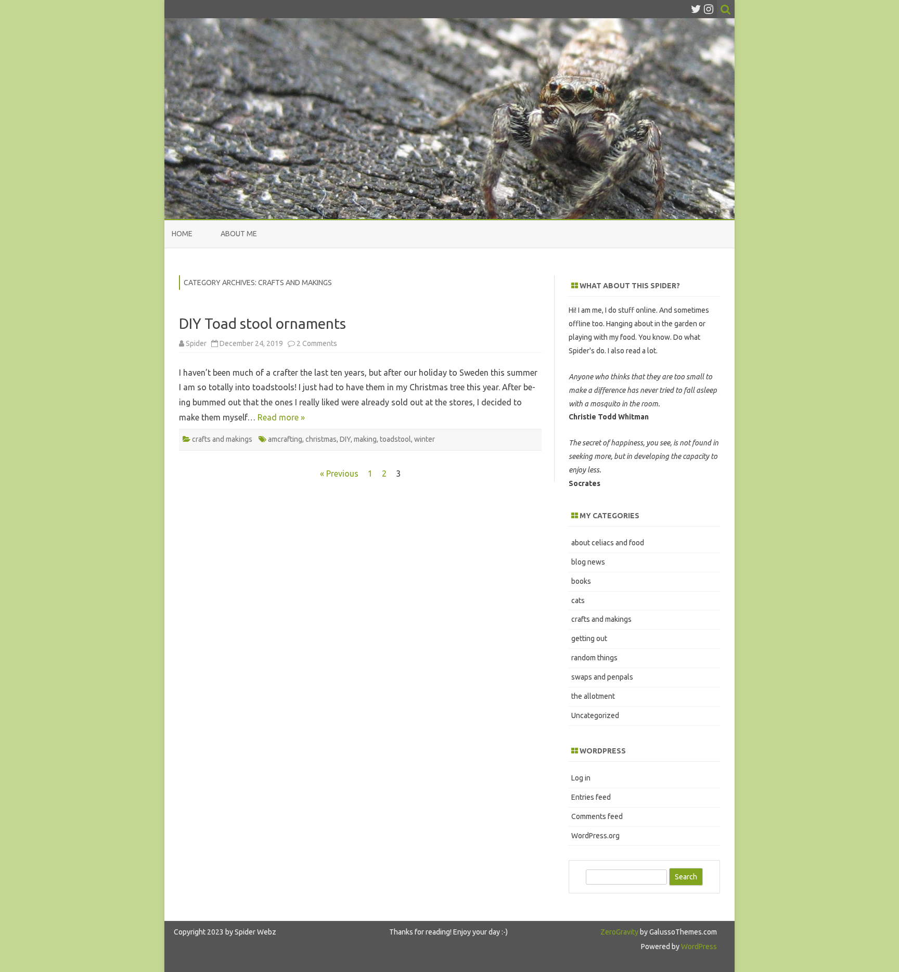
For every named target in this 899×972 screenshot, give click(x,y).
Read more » (281, 417)
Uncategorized (595, 715)
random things (594, 658)
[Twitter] (696, 9)
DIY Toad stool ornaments (262, 323)
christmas (321, 439)
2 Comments (317, 343)
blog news (588, 562)
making (365, 439)
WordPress (698, 946)
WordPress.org (595, 836)
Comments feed (597, 816)
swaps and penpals (602, 677)
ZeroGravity (619, 932)
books (581, 581)
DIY (345, 439)
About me (239, 233)
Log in (580, 778)
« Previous (339, 473)
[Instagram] (708, 9)
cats (578, 600)
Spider (196, 343)
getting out (589, 638)
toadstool (395, 439)
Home (182, 233)
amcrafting (285, 439)
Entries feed (591, 797)
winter (424, 439)
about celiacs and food (607, 543)
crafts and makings (222, 439)
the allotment (593, 696)
